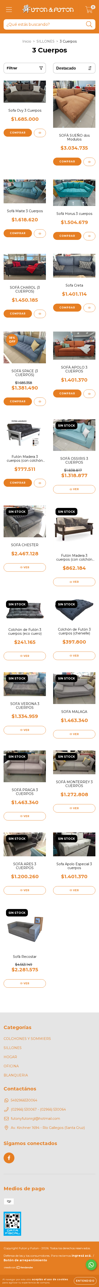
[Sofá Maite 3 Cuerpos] (40, 233)
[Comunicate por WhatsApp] (91, 1264)
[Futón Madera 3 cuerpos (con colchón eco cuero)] (40, 483)
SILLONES (46, 41)
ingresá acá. (81, 1255)
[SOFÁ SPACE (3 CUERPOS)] (40, 401)
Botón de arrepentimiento (25, 1260)
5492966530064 (24, 1100)
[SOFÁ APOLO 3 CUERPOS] (89, 394)
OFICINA (11, 1066)
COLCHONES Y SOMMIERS (27, 1039)
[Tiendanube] (19, 1268)
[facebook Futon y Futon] (9, 1158)
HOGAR (10, 1057)
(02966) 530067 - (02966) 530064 (38, 1109)
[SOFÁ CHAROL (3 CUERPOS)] (40, 314)
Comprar (18, 132)
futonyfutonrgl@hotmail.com (35, 1118)
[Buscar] (89, 24)
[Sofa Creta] (89, 308)
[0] (89, 11)
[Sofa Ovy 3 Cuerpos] (40, 133)
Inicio (26, 41)
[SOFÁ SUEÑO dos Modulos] (89, 162)
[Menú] (9, 10)
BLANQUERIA (16, 1075)
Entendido (85, 1280)
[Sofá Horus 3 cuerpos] (89, 236)
